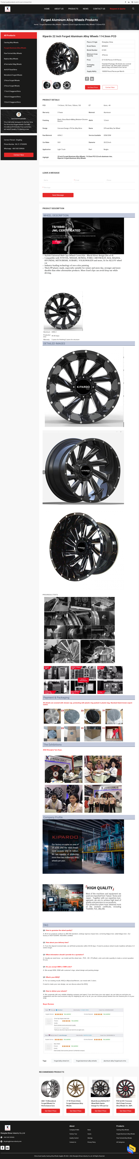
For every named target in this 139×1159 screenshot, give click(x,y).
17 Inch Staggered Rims (12, 91)
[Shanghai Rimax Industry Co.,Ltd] (7, 9)
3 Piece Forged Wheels (12, 86)
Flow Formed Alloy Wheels (13, 53)
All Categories (120, 1142)
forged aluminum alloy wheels (86, 1061)
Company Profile (74, 1130)
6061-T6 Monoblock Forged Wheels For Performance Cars (48, 1103)
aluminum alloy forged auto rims (115, 1061)
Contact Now (19, 155)
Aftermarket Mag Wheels (13, 64)
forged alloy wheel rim (61, 1061)
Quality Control (74, 1138)
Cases (89, 1134)
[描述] (133, 8)
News (89, 1130)
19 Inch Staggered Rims (12, 102)
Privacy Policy (92, 1142)
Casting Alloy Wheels (11, 42)
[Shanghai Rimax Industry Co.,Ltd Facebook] (125, 2)
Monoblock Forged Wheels (13, 75)
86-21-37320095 (21, 144)
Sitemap (90, 1138)
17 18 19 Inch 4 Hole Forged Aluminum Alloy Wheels (74, 1103)
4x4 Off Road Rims (10, 69)
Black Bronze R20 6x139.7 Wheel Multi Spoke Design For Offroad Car (100, 1103)
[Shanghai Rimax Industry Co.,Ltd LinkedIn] (129, 2)
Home (36, 24)
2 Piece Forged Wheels (12, 80)
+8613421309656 (18, 148)
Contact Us (73, 1142)
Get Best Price (93, 87)
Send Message (58, 195)
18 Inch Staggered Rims (12, 97)
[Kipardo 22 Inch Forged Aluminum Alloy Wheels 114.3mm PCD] (62, 59)
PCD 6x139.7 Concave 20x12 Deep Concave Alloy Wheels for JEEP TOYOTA (124, 1103)
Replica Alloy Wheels (11, 59)
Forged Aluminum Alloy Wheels (50, 24)
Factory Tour (73, 1134)
